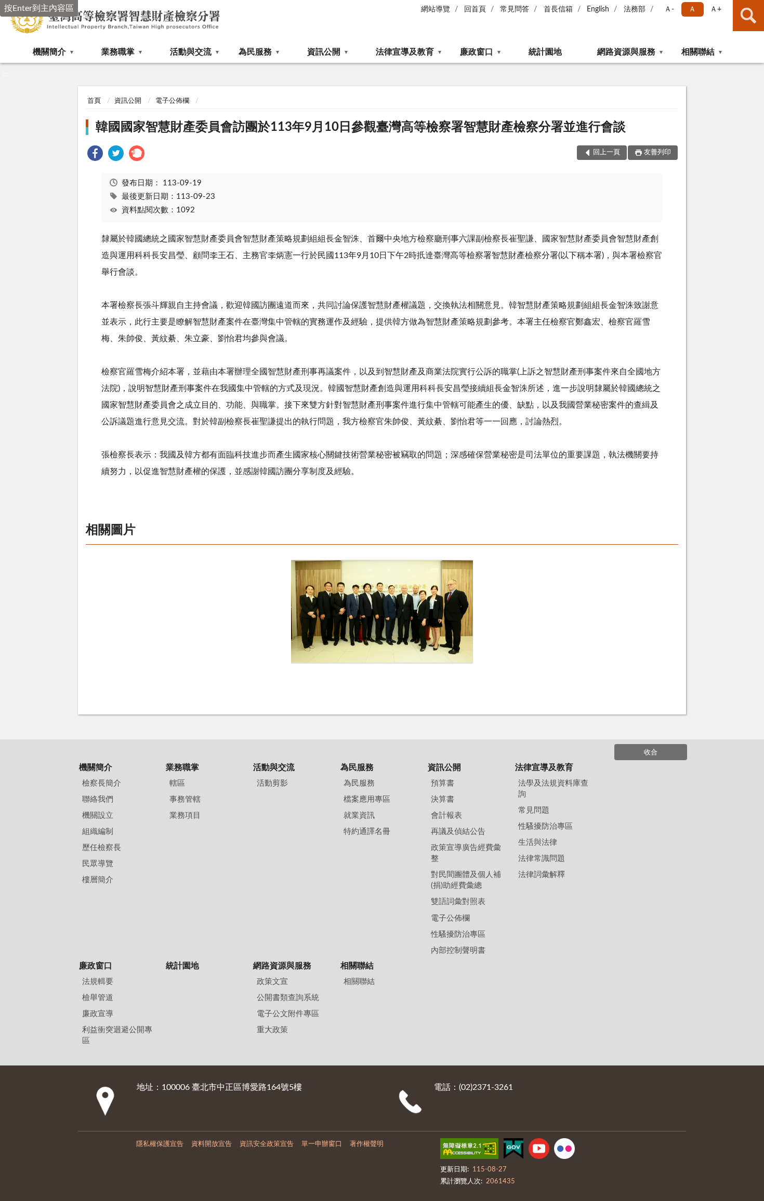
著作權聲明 (367, 1144)
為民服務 (255, 52)
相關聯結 (698, 52)
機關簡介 (49, 52)
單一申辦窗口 (321, 1144)
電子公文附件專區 (288, 1014)
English (598, 9)
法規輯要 (97, 982)
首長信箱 (558, 9)
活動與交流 (191, 52)
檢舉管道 (97, 998)
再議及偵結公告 (458, 831)
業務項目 (185, 815)
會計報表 (446, 815)
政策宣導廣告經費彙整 (466, 853)
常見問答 (514, 9)
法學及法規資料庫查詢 (553, 788)
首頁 (94, 101)
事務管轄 (185, 799)
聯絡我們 (97, 799)
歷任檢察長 (101, 848)
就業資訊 (359, 815)
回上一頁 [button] (606, 152)
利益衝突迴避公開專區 (117, 1035)
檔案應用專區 (367, 799)
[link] (95, 155)
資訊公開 (323, 52)
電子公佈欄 (172, 101)
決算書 (442, 799)
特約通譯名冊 (367, 831)
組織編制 (97, 831)
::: (5, 74)
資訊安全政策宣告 (267, 1144)
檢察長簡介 (101, 783)
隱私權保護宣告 (159, 1144)
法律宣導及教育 (405, 52)
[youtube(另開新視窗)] (539, 1150)
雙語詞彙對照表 (458, 902)
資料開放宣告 (211, 1144)
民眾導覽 (97, 864)
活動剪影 (272, 783)
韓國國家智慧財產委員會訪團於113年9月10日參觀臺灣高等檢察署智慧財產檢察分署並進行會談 (361, 127)
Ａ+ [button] (715, 9)
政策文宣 (272, 982)
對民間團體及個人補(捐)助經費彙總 (466, 880)
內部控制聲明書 (458, 950)
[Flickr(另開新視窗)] (564, 1150)
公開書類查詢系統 (288, 998)
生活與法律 (537, 842)
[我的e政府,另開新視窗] (513, 1150)
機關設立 (97, 815)
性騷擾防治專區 (458, 934)
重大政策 (272, 1030)
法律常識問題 (541, 858)
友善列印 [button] (657, 152)
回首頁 (475, 9)
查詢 (748, 15)
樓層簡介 (97, 880)
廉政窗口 (476, 52)
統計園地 (545, 52)
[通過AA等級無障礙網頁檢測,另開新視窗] (469, 1150)
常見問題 (533, 810)
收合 (650, 752)
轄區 (177, 783)
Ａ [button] (692, 9)
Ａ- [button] (669, 9)
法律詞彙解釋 (541, 875)
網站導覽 (435, 9)
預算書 (442, 783)
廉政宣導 (97, 1014)
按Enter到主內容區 (39, 8)
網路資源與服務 (626, 52)
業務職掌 (118, 52)
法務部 (635, 9)
